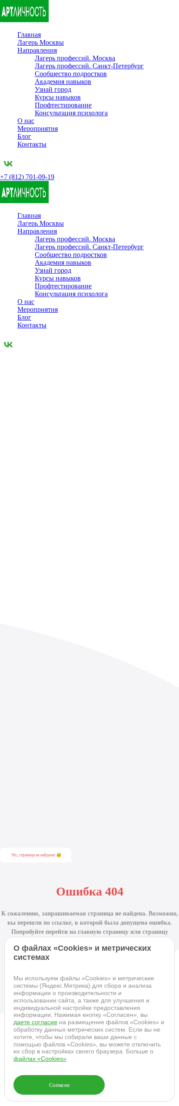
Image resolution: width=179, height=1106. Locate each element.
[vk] (8, 169)
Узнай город (53, 89)
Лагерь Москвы (40, 42)
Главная (29, 34)
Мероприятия (37, 128)
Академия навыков (63, 81)
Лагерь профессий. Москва (75, 58)
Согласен (59, 1085)
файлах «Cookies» (39, 1058)
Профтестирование (63, 105)
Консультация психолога (71, 113)
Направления (37, 50)
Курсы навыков (58, 97)
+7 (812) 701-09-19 (27, 176)
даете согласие (35, 1022)
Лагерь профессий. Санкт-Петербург (89, 66)
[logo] (24, 19)
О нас (25, 120)
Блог (24, 136)
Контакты (31, 144)
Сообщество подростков (71, 73)
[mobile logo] (24, 200)
